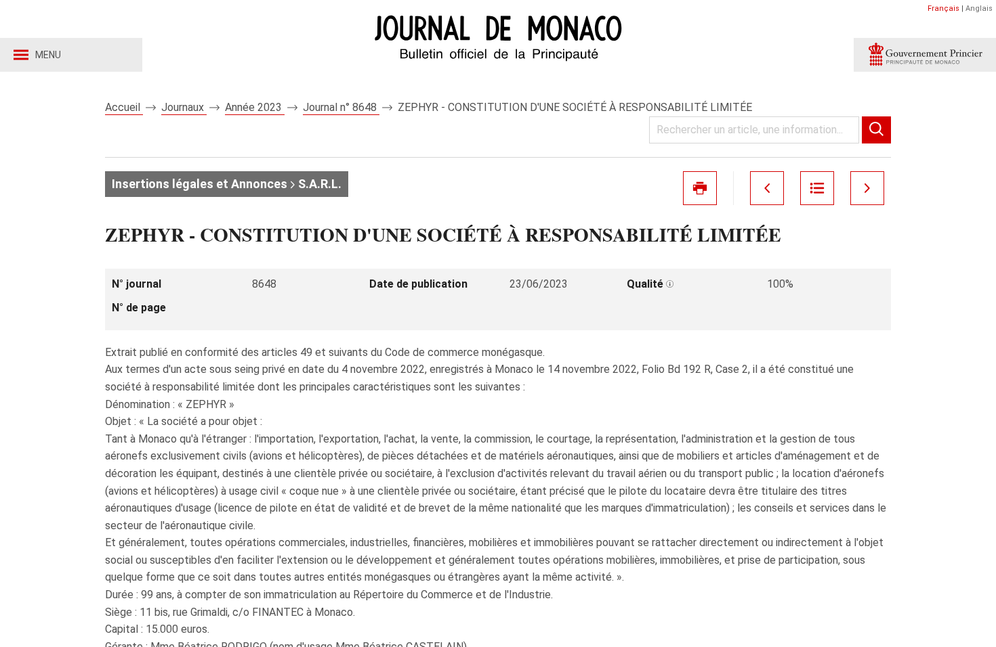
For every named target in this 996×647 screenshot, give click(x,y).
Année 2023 (255, 107)
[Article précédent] (767, 188)
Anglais (979, 8)
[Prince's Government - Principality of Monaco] (925, 55)
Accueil (124, 107)
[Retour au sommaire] (817, 188)
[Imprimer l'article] (700, 188)
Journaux (184, 107)
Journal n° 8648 (341, 107)
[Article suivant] (867, 188)
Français (943, 8)
